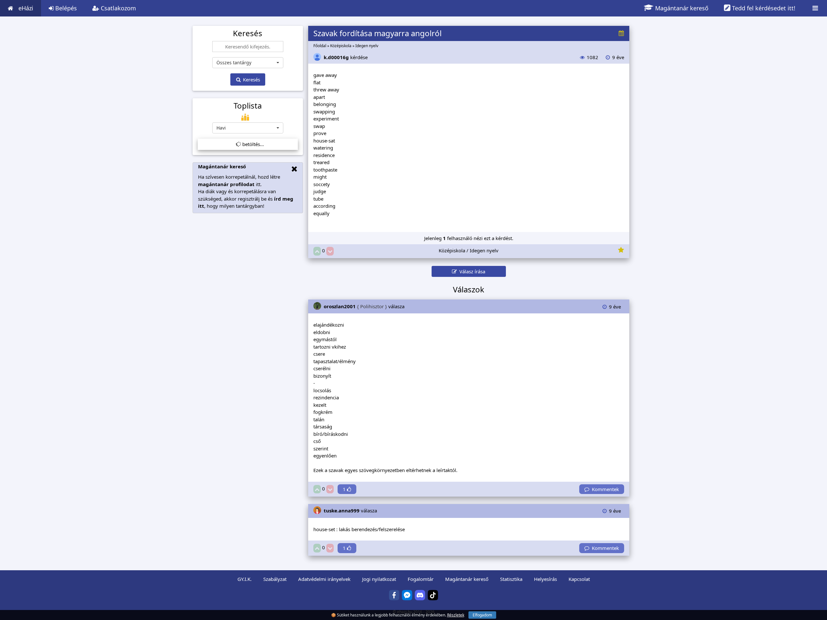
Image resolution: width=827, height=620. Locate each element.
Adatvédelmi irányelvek (324, 579)
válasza (364, 306)
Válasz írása (471, 271)
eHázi (25, 8)
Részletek (455, 615)
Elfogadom (482, 615)
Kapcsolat (579, 579)
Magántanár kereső (681, 8)
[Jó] (317, 251)
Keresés (251, 79)
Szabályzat (275, 579)
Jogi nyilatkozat (379, 579)
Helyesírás (545, 579)
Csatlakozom (117, 8)
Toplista (248, 105)
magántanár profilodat (226, 184)
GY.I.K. (244, 579)
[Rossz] (330, 251)
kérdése (346, 57)
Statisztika (511, 579)
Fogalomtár (421, 579)
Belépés (65, 8)
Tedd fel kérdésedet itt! (762, 8)
